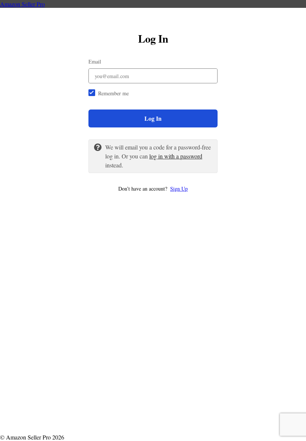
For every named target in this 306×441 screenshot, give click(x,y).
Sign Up (179, 188)
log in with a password (175, 156)
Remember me (113, 93)
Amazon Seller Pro (22, 4)
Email (94, 61)
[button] (153, 188)
